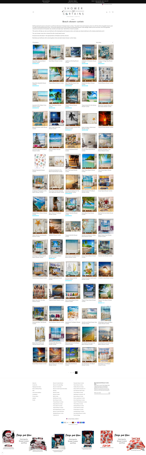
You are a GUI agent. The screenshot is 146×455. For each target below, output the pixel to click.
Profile (34, 400)
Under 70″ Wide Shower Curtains (80, 401)
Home (73, 19)
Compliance (35, 394)
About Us (34, 383)
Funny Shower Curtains (57, 405)
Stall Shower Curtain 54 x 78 (79, 394)
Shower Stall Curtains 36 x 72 (79, 388)
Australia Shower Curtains (79, 411)
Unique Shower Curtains (58, 403)
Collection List (56, 415)
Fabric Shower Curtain (78, 384)
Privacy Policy (35, 396)
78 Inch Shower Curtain (78, 403)
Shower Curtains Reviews (58, 383)
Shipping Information (37, 386)
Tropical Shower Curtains (58, 407)
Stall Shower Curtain (57, 398)
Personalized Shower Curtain (59, 409)
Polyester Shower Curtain (79, 383)
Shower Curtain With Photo (58, 411)
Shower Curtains (56, 394)
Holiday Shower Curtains (79, 386)
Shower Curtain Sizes (57, 386)
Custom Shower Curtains (79, 407)
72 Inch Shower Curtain (78, 392)
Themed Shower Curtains (58, 401)
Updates (34, 398)
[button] (36, 63)
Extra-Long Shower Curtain (79, 398)
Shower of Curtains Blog (58, 384)
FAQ (33, 390)
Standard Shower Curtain (79, 405)
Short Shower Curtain (57, 400)
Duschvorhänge (77, 415)
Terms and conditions (37, 392)
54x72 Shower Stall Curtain (79, 390)
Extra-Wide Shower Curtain (79, 400)
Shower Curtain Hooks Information (60, 388)
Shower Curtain (56, 392)
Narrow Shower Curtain (78, 396)
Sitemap (54, 390)
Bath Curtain (55, 396)
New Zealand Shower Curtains (80, 413)
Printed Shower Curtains (78, 409)
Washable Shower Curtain (58, 413)
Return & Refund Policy (37, 388)
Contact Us (35, 384)
